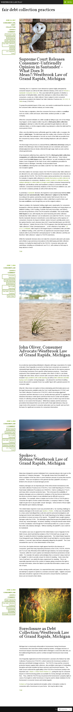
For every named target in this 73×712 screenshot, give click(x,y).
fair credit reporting (11, 287)
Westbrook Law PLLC (11, 2)
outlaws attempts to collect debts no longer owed (34, 182)
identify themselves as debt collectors (56, 178)
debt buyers (11, 38)
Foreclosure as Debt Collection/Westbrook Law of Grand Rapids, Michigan (44, 633)
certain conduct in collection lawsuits (57, 180)
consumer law (9, 23)
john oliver (11, 296)
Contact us (22, 684)
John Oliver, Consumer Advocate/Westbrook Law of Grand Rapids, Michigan (44, 351)
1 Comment (11, 426)
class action (11, 429)
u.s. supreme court (10, 52)
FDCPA (12, 48)
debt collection (10, 40)
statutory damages (9, 445)
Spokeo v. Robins (48, 511)
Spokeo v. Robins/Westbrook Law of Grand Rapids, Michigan (43, 459)
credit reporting (10, 280)
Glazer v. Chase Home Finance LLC (40, 671)
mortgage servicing (9, 614)
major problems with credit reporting (36, 377)
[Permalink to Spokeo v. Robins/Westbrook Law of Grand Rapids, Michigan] (45, 449)
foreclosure (11, 608)
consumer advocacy (11, 276)
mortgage (12, 611)
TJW (20, 251)
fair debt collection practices (9, 44)
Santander (31, 193)
